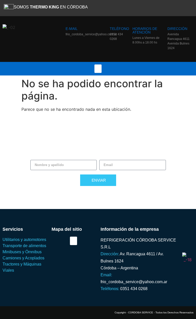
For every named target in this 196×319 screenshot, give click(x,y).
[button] (98, 68)
